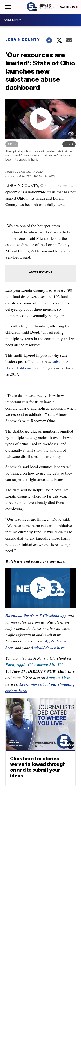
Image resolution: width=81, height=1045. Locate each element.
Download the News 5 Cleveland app (36, 615)
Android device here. (48, 647)
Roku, (10, 664)
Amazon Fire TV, (48, 664)
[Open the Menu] (7, 6)
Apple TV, (25, 664)
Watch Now (68, 7)
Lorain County (22, 39)
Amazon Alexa (58, 677)
